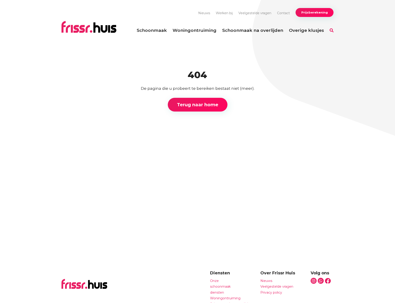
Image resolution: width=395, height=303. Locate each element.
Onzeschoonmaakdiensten (220, 287)
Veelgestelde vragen (254, 13)
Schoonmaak (152, 30)
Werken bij (224, 13)
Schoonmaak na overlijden (252, 30)
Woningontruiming (194, 30)
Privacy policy (271, 292)
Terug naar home (197, 104)
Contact (283, 13)
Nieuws (204, 13)
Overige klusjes (306, 30)
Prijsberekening (314, 12)
